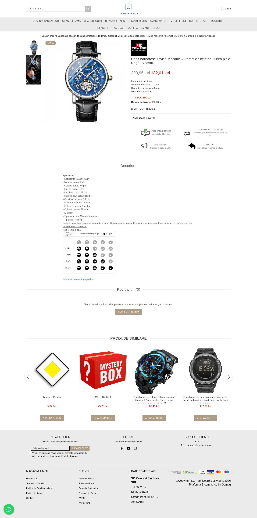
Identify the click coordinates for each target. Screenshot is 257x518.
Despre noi (31, 478)
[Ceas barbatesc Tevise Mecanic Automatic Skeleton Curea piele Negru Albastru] (84, 81)
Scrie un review (128, 311)
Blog (156, 28)
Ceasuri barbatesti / (117, 36)
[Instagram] (135, 448)
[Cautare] (88, 9)
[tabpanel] (84, 81)
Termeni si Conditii (35, 483)
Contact (30, 498)
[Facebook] (122, 448)
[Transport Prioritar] (52, 370)
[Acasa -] (128, 9)
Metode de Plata (86, 478)
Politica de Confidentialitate (64, 456)
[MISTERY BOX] (103, 370)
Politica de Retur (86, 483)
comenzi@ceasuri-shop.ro (198, 445)
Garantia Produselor (88, 488)
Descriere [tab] (128, 166)
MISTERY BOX (103, 397)
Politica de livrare (34, 493)
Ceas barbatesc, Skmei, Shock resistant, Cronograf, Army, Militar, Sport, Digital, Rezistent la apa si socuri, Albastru (154, 399)
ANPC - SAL (84, 503)
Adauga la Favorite (144, 117)
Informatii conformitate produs (78, 279)
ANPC (82, 498)
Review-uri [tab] (128, 289)
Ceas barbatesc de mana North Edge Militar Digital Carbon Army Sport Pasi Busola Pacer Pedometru (206, 399)
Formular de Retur (87, 493)
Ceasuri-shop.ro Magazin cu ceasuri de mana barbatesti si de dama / (75, 36)
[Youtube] (129, 448)
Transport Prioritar (52, 397)
